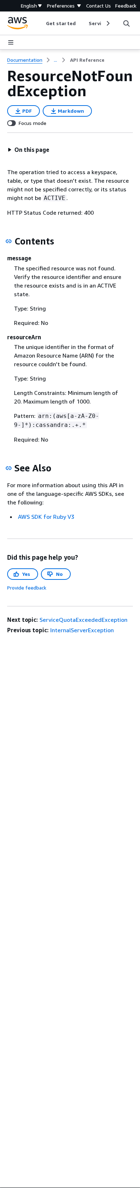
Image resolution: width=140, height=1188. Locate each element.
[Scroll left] (40, 23)
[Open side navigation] (11, 42)
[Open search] (126, 23)
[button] (28, 149)
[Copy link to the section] (8, 241)
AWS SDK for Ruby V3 (46, 516)
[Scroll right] (107, 23)
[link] (87, 60)
